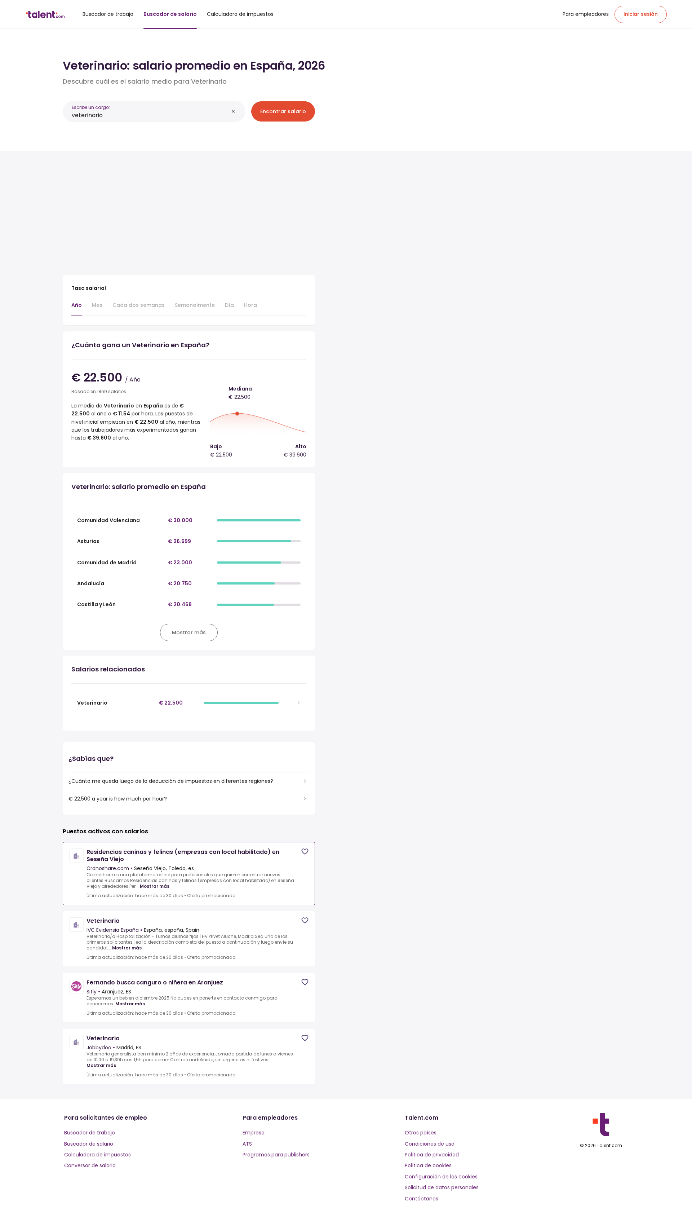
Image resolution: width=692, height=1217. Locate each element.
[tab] (76, 308)
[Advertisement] (189, 209)
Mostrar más (154, 886)
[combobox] (150, 115)
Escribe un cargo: (91, 107)
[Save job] (305, 851)
